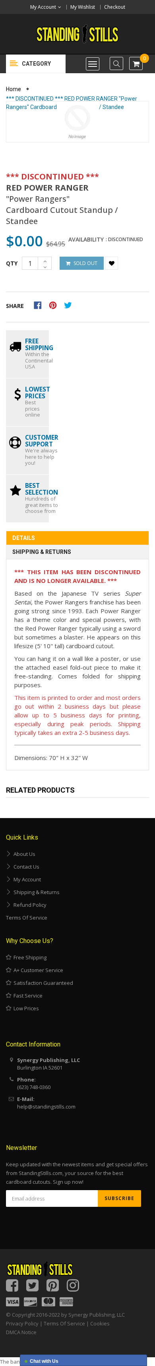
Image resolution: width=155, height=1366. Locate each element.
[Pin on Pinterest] (55, 304)
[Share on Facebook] (40, 304)
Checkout (114, 7)
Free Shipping (28, 957)
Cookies (100, 1323)
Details (23, 538)
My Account (26, 879)
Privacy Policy (22, 1323)
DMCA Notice (21, 1332)
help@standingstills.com (46, 1106)
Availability (86, 239)
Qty (11, 263)
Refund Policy (28, 904)
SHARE (15, 306)
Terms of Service (26, 917)
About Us (23, 853)
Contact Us (25, 866)
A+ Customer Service (37, 970)
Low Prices (25, 1008)
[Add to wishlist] (111, 263)
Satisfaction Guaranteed (42, 982)
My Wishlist (82, 7)
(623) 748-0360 (33, 1087)
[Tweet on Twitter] (70, 304)
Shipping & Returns (41, 552)
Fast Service (27, 995)
